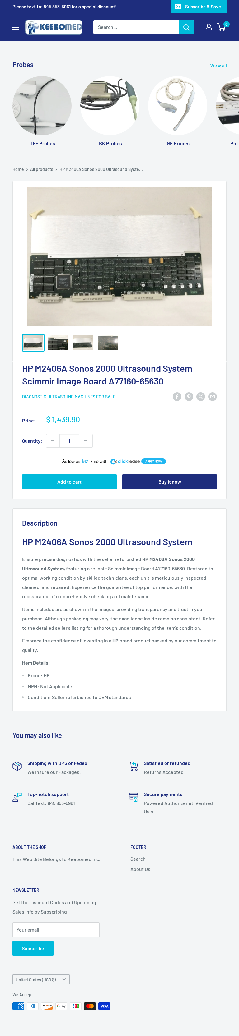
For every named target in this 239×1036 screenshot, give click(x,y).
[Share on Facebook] (177, 396)
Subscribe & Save (203, 6)
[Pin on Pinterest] (189, 396)
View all (219, 65)
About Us (140, 869)
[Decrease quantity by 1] (52, 440)
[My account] (209, 27)
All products (41, 169)
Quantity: (32, 441)
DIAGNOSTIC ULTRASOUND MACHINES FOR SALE (68, 396)
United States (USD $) (36, 979)
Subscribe (33, 948)
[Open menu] (15, 27)
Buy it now (169, 482)
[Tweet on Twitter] (200, 396)
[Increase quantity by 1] (85, 440)
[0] (221, 27)
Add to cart (69, 482)
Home (18, 169)
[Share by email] (212, 396)
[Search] (186, 27)
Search (138, 859)
